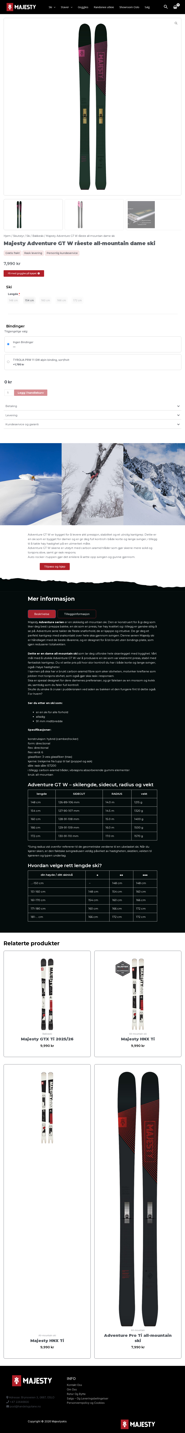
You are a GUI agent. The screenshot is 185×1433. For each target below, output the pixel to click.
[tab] (42, 614)
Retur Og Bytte (76, 1394)
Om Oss (72, 1389)
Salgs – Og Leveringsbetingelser (87, 1398)
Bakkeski (38, 236)
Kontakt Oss (74, 1385)
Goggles (83, 7)
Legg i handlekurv (31, 392)
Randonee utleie (104, 7)
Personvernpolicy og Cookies (86, 1402)
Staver (65, 7)
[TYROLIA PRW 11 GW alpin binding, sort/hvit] (92, 362)
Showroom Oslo (129, 7)
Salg (147, 7)
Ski (50, 7)
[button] (53, 7)
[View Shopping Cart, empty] (175, 7)
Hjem (7, 236)
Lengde (14, 294)
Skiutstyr (18, 236)
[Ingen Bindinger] (92, 344)
